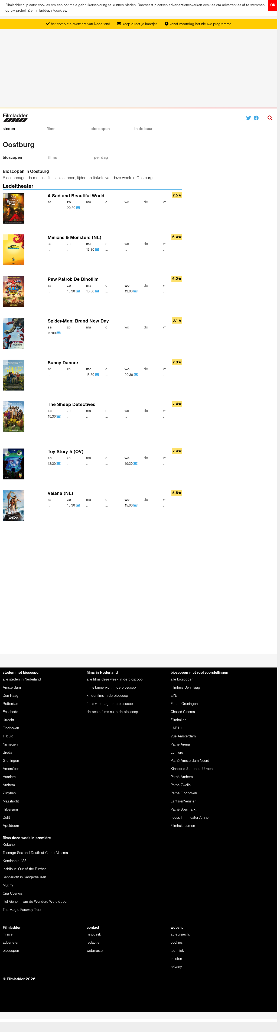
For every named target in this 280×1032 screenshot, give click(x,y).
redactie (93, 942)
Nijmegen (10, 744)
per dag (101, 157)
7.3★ (177, 362)
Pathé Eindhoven (184, 793)
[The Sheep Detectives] (15, 416)
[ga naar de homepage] (15, 117)
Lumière (177, 752)
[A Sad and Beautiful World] (15, 208)
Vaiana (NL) (60, 494)
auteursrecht (180, 934)
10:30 (90, 291)
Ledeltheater (18, 186)
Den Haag (10, 695)
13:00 (129, 291)
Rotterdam (11, 703)
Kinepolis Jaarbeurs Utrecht (192, 768)
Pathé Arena (180, 744)
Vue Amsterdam (183, 736)
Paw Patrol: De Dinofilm (73, 280)
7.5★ (177, 195)
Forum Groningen (184, 703)
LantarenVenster (183, 801)
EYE (174, 695)
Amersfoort (11, 768)
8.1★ (177, 320)
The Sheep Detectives (71, 405)
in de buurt (144, 129)
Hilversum (10, 809)
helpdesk (94, 934)
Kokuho (9, 844)
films (51, 129)
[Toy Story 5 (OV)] (15, 464)
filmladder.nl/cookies (50, 10)
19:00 (52, 333)
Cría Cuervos (12, 893)
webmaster (95, 950)
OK (272, 5)
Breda (7, 752)
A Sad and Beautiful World (76, 196)
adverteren (11, 942)
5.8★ (177, 493)
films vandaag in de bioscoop (110, 703)
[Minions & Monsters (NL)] (15, 250)
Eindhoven (11, 728)
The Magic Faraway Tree (22, 909)
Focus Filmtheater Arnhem (191, 817)
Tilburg (8, 736)
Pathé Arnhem (182, 777)
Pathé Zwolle (181, 785)
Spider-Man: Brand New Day (78, 321)
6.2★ (177, 279)
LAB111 (177, 728)
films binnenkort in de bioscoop (111, 687)
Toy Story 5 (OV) (65, 452)
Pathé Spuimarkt (184, 809)
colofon (176, 958)
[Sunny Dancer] (15, 375)
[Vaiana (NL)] (15, 505)
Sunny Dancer (63, 363)
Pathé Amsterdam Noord (190, 760)
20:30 (71, 208)
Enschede (10, 712)
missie (7, 934)
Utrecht (8, 720)
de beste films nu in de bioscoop (112, 712)
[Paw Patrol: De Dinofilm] (15, 291)
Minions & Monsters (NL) (74, 238)
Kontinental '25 (15, 861)
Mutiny (8, 885)
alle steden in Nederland (22, 679)
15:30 (90, 374)
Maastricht (11, 801)
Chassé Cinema (183, 712)
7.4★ (177, 404)
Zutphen (9, 793)
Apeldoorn (11, 825)
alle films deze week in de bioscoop (115, 679)
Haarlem (9, 777)
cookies (177, 942)
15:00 (129, 505)
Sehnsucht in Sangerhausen (24, 877)
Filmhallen (178, 720)
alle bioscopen (182, 679)
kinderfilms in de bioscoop (107, 695)
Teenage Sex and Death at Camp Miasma (35, 853)
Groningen (11, 760)
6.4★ (177, 237)
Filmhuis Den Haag (185, 687)
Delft (6, 817)
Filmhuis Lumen (183, 825)
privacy (176, 967)
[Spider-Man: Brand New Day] (15, 333)
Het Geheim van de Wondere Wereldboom (36, 901)
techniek (177, 950)
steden (9, 129)
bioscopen (100, 129)
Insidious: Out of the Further (24, 869)
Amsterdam (12, 687)
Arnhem (9, 785)
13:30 (90, 249)
